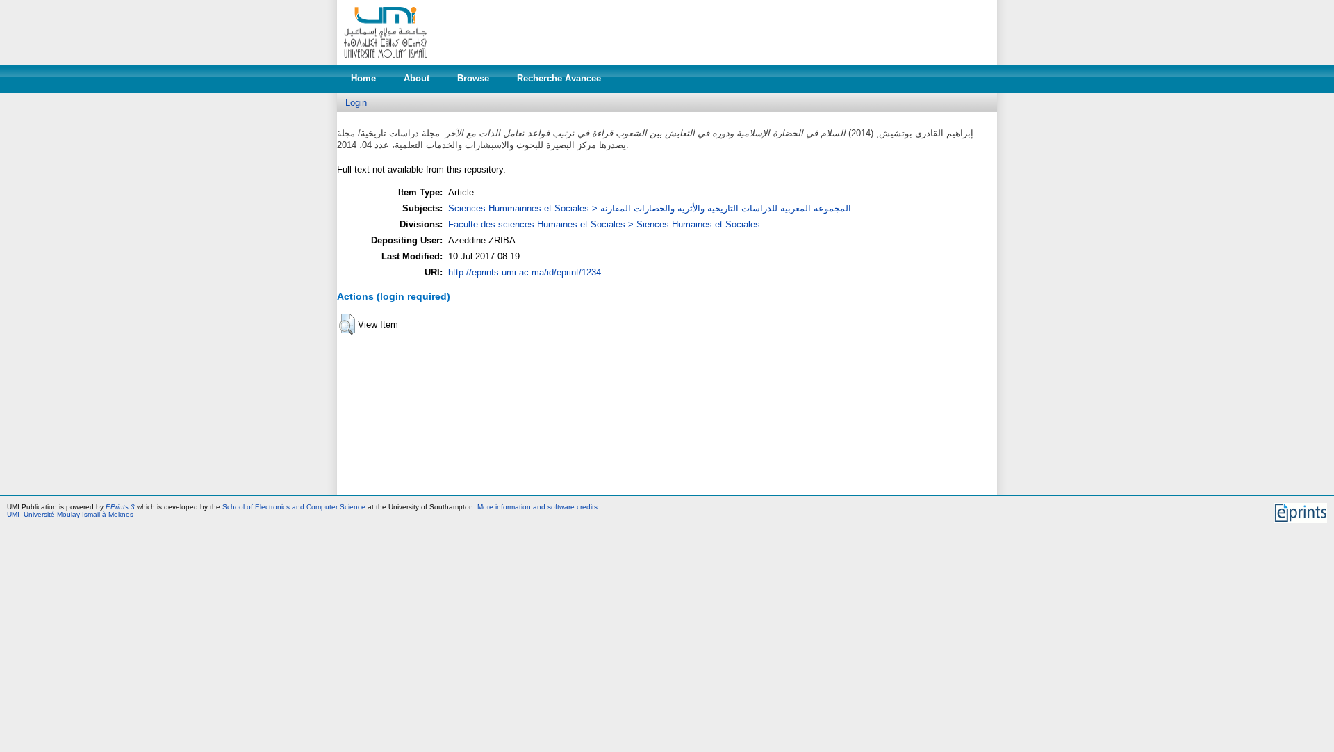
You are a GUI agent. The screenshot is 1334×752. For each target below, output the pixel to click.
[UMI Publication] (385, 61)
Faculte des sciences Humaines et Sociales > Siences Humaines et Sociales (604, 224)
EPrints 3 (120, 507)
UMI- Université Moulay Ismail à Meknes (70, 514)
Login (356, 102)
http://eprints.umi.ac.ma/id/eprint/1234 (524, 272)
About (416, 78)
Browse (473, 78)
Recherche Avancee (559, 78)
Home (363, 78)
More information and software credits (537, 507)
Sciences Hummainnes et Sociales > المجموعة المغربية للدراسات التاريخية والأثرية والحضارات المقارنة (649, 208)
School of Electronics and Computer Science (293, 507)
